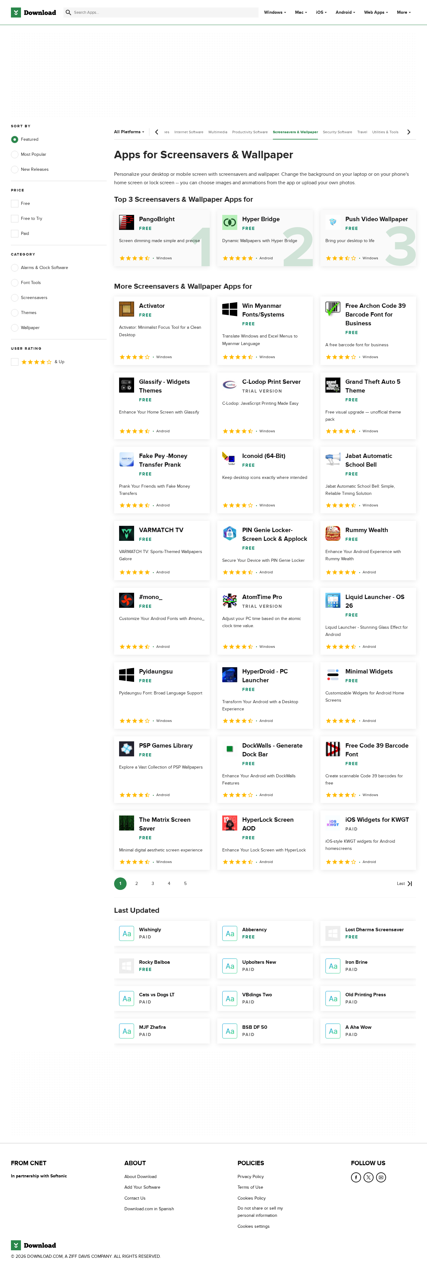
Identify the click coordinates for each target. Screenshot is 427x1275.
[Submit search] (68, 13)
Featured (29, 139)
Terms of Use (250, 1187)
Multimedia (217, 132)
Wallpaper (30, 327)
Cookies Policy (252, 1198)
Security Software (337, 132)
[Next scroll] (408, 132)
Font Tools (31, 282)
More (402, 12)
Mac (299, 12)
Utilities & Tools (385, 132)
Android (344, 12)
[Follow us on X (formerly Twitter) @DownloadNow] (369, 1177)
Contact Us (135, 1198)
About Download (140, 1176)
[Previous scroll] (156, 132)
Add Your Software (142, 1187)
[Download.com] (33, 13)
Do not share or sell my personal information (260, 1212)
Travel (362, 132)
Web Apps (374, 12)
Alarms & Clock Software (44, 267)
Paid (25, 233)
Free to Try (31, 218)
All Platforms (127, 132)
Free (25, 203)
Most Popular (33, 154)
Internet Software (188, 132)
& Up (59, 361)
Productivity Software (250, 132)
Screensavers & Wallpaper (295, 132)
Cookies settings (254, 1226)
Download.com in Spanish (149, 1209)
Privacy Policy (251, 1176)
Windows (273, 12)
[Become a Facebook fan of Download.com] (356, 1177)
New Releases (35, 169)
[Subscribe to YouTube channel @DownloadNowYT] (381, 1177)
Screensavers (34, 297)
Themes (29, 312)
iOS (319, 12)
